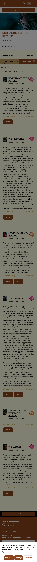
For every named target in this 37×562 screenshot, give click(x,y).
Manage (19, 558)
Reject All (28, 558)
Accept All (9, 558)
